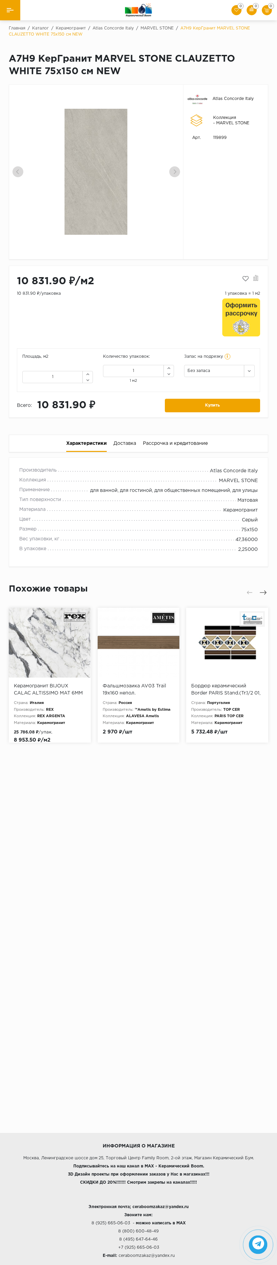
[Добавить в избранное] (245, 279)
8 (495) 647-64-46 (138, 1239)
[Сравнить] (256, 279)
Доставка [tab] (125, 443)
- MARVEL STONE (231, 123)
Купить (212, 405)
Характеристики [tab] (86, 443)
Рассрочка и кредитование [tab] (175, 443)
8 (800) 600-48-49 (138, 1231)
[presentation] (17, 171)
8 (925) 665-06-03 (111, 1223)
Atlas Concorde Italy (233, 99)
